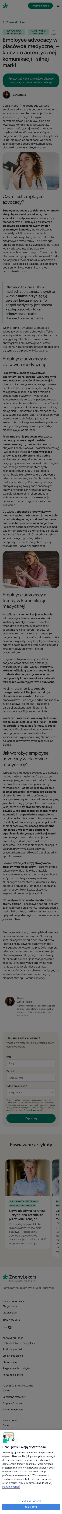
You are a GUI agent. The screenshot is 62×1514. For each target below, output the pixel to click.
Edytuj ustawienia (31, 1501)
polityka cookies (10, 1486)
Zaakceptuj (31, 1506)
